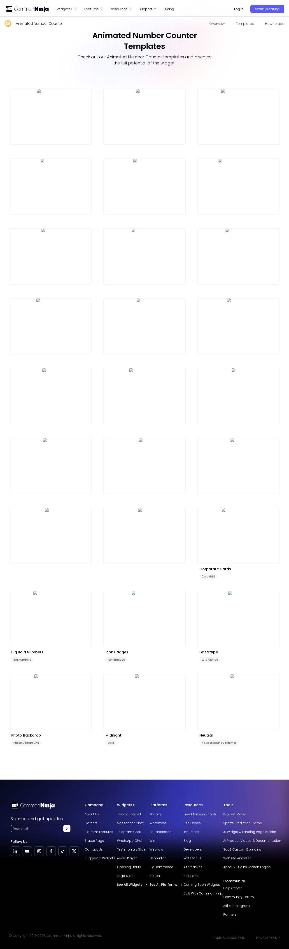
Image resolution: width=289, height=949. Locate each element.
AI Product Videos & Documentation (252, 840)
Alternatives (193, 867)
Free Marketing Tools (200, 814)
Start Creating (267, 9)
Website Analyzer (237, 858)
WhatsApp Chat (129, 840)
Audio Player (127, 858)
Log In (239, 9)
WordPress (158, 823)
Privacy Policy (268, 937)
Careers (91, 823)
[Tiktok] (62, 851)
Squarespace (160, 832)
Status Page (94, 840)
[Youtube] (27, 851)
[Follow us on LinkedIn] (15, 851)
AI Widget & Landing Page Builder (249, 832)
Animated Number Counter (39, 23)
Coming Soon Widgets (202, 884)
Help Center (232, 888)
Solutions (191, 876)
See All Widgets (129, 884)
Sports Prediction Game (242, 823)
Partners (230, 914)
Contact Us (94, 849)
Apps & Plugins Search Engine (247, 867)
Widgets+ (65, 9)
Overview (217, 23)
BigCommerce (161, 867)
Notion (154, 876)
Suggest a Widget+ (100, 858)
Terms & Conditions (228, 937)
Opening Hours (129, 867)
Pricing (168, 9)
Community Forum (238, 897)
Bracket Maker (234, 814)
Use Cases (192, 823)
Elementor (157, 858)
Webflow (156, 849)
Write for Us (192, 858)
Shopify (155, 814)
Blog (187, 840)
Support (145, 9)
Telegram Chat (129, 832)
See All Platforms (163, 884)
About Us (92, 814)
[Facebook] (51, 851)
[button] (66, 828)
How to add (274, 23)
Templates (245, 23)
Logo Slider (126, 876)
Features (91, 9)
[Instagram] (39, 851)
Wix (151, 840)
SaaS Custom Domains (242, 849)
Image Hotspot (129, 814)
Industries (191, 832)
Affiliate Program (236, 905)
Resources (193, 805)
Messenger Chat (130, 823)
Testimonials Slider (132, 849)
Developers (193, 849)
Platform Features (99, 832)
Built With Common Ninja (203, 893)
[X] (74, 851)
